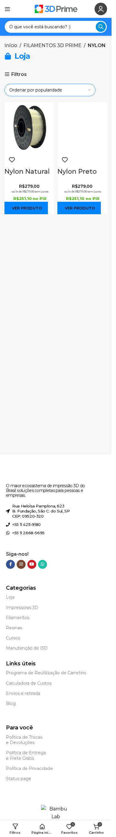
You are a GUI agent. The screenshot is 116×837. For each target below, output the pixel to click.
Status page (18, 778)
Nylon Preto (77, 171)
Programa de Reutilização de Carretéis (46, 672)
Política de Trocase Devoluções (24, 739)
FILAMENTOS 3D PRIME (52, 45)
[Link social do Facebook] (10, 564)
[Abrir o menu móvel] (7, 9)
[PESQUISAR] (101, 27)
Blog (11, 703)
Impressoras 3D (22, 607)
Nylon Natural (27, 171)
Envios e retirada (23, 693)
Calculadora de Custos (28, 683)
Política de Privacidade (29, 768)
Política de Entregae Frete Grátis (26, 755)
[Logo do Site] (56, 8)
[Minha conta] (101, 9)
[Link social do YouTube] (31, 564)
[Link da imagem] (34, 474)
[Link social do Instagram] (21, 564)
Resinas (14, 628)
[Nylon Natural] (29, 127)
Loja (10, 597)
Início (10, 45)
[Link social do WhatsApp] (42, 564)
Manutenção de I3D (27, 648)
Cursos (13, 638)
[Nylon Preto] (82, 127)
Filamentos (17, 617)
